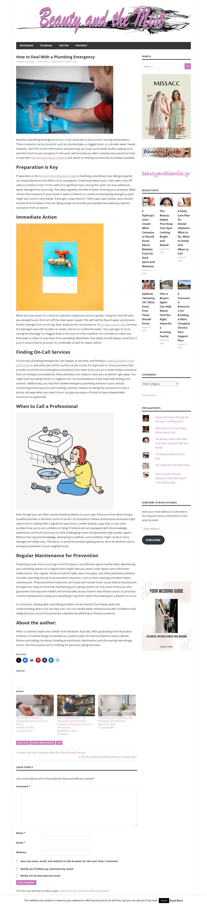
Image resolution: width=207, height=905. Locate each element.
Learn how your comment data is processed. (84, 890)
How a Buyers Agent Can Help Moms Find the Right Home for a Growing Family (166, 315)
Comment (23, 786)
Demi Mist (43, 61)
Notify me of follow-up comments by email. (47, 868)
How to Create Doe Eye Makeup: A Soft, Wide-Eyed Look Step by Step (170, 478)
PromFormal (149, 395)
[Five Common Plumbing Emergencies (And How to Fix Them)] (35, 705)
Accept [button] (164, 900)
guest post (58, 61)
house (68, 61)
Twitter (64, 45)
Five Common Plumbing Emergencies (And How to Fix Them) (31, 721)
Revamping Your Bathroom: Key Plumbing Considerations (115, 719)
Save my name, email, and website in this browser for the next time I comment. (69, 861)
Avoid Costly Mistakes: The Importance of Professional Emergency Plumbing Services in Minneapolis (74, 722)
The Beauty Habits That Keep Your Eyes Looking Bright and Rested (166, 228)
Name (20, 833)
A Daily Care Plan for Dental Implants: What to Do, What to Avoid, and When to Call (184, 232)
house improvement (43, 742)
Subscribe (153, 540)
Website (21, 852)
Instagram (26, 45)
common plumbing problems (49, 158)
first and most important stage (57, 176)
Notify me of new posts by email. (41, 875)
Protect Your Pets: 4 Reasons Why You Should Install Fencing (51, 752)
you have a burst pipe (113, 324)
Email (20, 842)
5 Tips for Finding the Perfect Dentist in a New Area (107, 756)
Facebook (46, 45)
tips (59, 742)
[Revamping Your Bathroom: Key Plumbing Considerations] (117, 705)
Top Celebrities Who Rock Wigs (172, 465)
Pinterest (81, 45)
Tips (75, 61)
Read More (176, 900)
